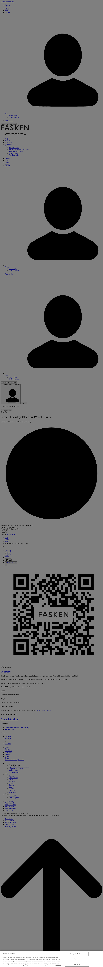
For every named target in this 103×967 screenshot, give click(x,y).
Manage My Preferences (77, 954)
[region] (51, 959)
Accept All (77, 964)
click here (58, 965)
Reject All (76, 959)
